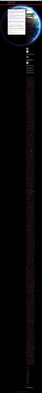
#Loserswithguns (27, 78)
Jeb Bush (30, 212)
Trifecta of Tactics (32, 340)
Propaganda (33, 278)
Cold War (29, 129)
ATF (29, 98)
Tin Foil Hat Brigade (32, 337)
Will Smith (30, 360)
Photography (30, 272)
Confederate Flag (29, 133)
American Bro (29, 89)
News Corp (32, 256)
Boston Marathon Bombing (31, 110)
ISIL (29, 208)
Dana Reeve (33, 140)
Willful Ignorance (32, 360)
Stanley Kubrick (32, 313)
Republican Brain (31, 286)
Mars (31, 237)
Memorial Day (31, 240)
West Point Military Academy (31, 358)
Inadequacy (27, 204)
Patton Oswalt (33, 268)
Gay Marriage (29, 177)
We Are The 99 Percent (28, 356)
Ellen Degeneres (29, 159)
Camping (30, 114)
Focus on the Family (29, 170)
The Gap (27, 327)
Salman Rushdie (27, 298)
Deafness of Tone (27, 143)
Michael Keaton (27, 242)
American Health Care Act (32, 89)
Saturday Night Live (29, 300)
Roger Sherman (29, 294)
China (31, 120)
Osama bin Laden (27, 265)
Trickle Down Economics (28, 340)
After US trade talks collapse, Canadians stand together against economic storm (30, 35)
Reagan (32, 283)
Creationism (27, 138)
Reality (33, 283)
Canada (32, 114)
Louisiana (28, 232)
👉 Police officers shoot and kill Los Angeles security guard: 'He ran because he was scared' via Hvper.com (30, 23)
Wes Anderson (27, 358)
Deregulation (27, 147)
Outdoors (30, 265)
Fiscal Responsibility (29, 169)
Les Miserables (31, 228)
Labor (26, 226)
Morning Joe (29, 250)
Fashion (26, 165)
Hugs (26, 201)
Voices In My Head (32, 351)
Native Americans (29, 253)
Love (31, 232)
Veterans (33, 350)
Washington (29, 355)
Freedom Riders (33, 174)
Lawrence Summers (29, 227)
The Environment (32, 326)
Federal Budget (29, 166)
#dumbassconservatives (28, 77)
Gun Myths (32, 191)
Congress (32, 133)
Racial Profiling (29, 281)
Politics (29, 274)
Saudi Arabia (33, 300)
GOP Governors (33, 184)
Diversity (30, 149)
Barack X (27, 102)
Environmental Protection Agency (31, 160)
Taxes (27, 320)
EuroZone (27, 162)
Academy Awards (27, 84)
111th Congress (31, 79)
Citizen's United (28, 126)
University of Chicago (31, 345)
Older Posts (24, 35)
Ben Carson (33, 103)
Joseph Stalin (28, 221)
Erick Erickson (28, 161)
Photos (32, 272)
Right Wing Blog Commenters (30, 290)
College (26, 130)
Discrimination (28, 149)
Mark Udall (28, 237)
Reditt (29, 284)
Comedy (26, 131)
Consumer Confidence (32, 135)
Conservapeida (28, 134)
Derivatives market (30, 147)
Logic (30, 231)
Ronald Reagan (32, 295)
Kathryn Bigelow (30, 223)
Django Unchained (32, 149)
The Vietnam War (32, 334)
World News (27, 363)
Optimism (33, 264)
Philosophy (27, 272)
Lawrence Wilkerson (32, 227)
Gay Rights (33, 177)
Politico (27, 274)
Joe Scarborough (33, 215)
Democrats (32, 145)
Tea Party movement (32, 320)
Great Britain (32, 187)
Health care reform (32, 195)
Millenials (30, 246)
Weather (28, 357)
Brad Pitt (31, 111)
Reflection (33, 284)
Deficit (31, 144)
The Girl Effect (29, 327)
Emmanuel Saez (32, 159)
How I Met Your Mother (31, 200)
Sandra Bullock (29, 299)
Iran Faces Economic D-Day (28, 41)
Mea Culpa (30, 239)
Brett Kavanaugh (32, 112)
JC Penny (28, 212)
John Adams (27, 216)
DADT (26, 140)
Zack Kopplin (29, 364)
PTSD (31, 279)
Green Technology (27, 188)
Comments (31, 131)
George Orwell (27, 179)
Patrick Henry (28, 268)
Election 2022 (28, 158)
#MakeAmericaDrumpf (32, 78)
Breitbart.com (30, 112)
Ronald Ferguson (29, 295)
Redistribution (28, 284)
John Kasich (33, 217)
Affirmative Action (32, 86)
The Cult (27, 325)
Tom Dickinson (32, 338)
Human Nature (33, 201)
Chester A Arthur (29, 119)
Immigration (31, 203)
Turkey (33, 342)
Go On (28, 182)
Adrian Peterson (29, 86)
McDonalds (28, 239)
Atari (28, 98)
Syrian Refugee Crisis (28, 319)
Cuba (28, 139)
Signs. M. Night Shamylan (31, 307)
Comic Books (29, 131)
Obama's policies (28, 261)
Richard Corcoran (30, 288)
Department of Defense (28, 146)
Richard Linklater (33, 288)
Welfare (33, 357)
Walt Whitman (27, 354)
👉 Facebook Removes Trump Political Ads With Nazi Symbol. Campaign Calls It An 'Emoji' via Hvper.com (30, 28)
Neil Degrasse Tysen (29, 254)
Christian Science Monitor (32, 122)
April (27, 370)
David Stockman (31, 142)
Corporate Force (33, 136)
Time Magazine (27, 337)
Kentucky (33, 224)
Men (33, 240)
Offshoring (32, 262)
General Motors (28, 178)
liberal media (30, 229)
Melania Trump (28, 240)
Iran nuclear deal (33, 207)
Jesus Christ (33, 213)
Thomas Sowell (30, 336)
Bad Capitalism (31, 100)
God (30, 182)
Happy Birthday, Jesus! (28, 64)
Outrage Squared (32, 265)
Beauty (26, 103)
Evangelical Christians (30, 162)
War (29, 354)
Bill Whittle (30, 107)
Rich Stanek (27, 288)
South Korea (33, 311)
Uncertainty (33, 343)
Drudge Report (32, 153)
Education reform (28, 156)
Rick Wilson (33, 289)
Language (31, 226)
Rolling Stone (33, 294)
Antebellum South (29, 93)
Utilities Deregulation (32, 349)
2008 (27, 381)
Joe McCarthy (28, 215)
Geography (30, 178)
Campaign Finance (27, 114)
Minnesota (29, 247)
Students (33, 317)
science (31, 301)
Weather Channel (31, 357)
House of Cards (30, 199)
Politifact (31, 274)
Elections (30, 158)
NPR (30, 259)
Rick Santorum (28, 289)
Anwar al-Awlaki (33, 95)
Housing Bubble (27, 200)
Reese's (31, 284)
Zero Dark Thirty (32, 364)
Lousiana (30, 232)
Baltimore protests (29, 101)
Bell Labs (28, 103)
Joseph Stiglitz (31, 221)
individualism (27, 205)
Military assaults (28, 246)
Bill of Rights (27, 107)
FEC (27, 166)
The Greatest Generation (32, 327)
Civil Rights (30, 126)
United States (29, 344)
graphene (28, 187)
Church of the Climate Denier (30, 125)
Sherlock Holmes (28, 306)
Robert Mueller (31, 293)
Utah (30, 349)
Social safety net (33, 309)
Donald (33, 150)
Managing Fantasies (12, 33)
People (29, 270)
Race (33, 280)
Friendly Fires (27, 175)
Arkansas (27, 97)
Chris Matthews (30, 121)
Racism (32, 281)
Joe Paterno (30, 215)
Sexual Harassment (30, 305)
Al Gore (28, 87)
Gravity (30, 187)
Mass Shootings (27, 238)
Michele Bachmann (31, 243)
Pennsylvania (27, 270)
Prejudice (27, 276)
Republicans (32, 287)
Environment (27, 160)
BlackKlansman (33, 108)
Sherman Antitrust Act (31, 306)
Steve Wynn (29, 316)
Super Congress (27, 318)
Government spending (30, 186)
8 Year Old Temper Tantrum (30, 82)
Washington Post (32, 355)
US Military (32, 348)
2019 (27, 373)
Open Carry (28, 264)
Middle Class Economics (28, 244)
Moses (31, 250)
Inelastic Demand (30, 205)
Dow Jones (31, 152)
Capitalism (27, 115)
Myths (28, 252)
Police (27, 273)
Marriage (30, 237)
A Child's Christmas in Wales (31, 83)
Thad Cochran (33, 322)
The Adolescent (30, 323)
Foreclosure (27, 171)
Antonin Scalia (30, 95)
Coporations (30, 136)
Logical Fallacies (32, 231)
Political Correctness (32, 273)
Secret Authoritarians (30, 303)
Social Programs (30, 309)
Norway (31, 258)
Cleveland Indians (27, 127)
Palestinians (27, 266)
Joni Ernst (30, 220)
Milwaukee (32, 246)
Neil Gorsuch (33, 254)
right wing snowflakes (30, 292)
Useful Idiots (28, 349)
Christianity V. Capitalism (28, 123)
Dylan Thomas (30, 154)
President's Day (33, 277)
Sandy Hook (33, 299)
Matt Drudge (33, 238)
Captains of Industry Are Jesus (31, 115)
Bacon (28, 100)
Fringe (31, 175)
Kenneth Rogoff (29, 224)
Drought (29, 153)
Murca (28, 251)
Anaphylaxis (33, 91)
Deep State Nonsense (28, 144)
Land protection (29, 226)
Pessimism (27, 271)
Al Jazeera (30, 87)
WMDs (29, 362)
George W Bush (30, 179)
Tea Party (29, 320)
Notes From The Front (27, 259)
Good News (30, 183)
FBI (32, 165)
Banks (31, 101)
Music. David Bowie (32, 251)
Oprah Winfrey (31, 264)
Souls (28, 311)
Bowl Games (27, 111)
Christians (31, 123)
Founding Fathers (30, 171)
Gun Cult (28, 190)
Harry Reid (27, 194)
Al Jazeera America (33, 87)
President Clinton (30, 276)
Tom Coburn (29, 338)
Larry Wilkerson (33, 226)
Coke (26, 129)
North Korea (29, 258)
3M (29, 82)
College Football (29, 130)
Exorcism (27, 163)
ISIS (31, 208)
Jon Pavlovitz (32, 219)
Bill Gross (32, 106)
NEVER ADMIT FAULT (27, 255)
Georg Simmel (33, 178)
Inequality (32, 205)
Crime (29, 138)
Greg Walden (33, 188)
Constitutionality (28, 135)
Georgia (30, 180)
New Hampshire (31, 255)
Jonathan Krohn (27, 220)
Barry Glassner (33, 102)
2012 (27, 378)
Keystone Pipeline (28, 225)
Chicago (31, 119)
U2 (26, 343)
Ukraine (30, 343)
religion (31, 285)
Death (29, 143)
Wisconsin (32, 361)
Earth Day (33, 154)
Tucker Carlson (32, 342)
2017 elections (32, 81)
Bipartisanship (32, 107)
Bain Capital (33, 100)
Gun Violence (28, 192)
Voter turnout (33, 352)
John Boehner (30, 216)
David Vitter (33, 142)
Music (29, 251)
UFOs (28, 343)
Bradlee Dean (33, 111)
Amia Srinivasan (29, 91)
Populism (27, 275)
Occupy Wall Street (28, 262)
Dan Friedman (9, 33)
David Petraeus (28, 142)
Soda (30, 310)
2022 (27, 371)
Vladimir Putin (28, 351)
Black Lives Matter (29, 108)
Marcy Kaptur (30, 236)
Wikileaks (28, 360)
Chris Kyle (27, 121)
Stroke (26, 317)
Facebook (30, 163)
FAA (28, 163)
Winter (30, 361)
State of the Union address (30, 314)
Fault (31, 165)
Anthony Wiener (33, 93)
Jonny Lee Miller (32, 220)
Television (31, 321)
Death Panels (31, 143)
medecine (33, 239)
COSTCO (33, 137)
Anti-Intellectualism (32, 94)
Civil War (33, 126)
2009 (27, 380)
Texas (30, 322)
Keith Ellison (33, 223)
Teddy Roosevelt (29, 321)
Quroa (32, 280)
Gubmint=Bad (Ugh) (31, 189)
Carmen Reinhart (29, 116)
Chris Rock (33, 121)
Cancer (33, 114)
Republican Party (28, 287)
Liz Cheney (28, 231)
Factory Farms (33, 163)
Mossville (33, 250)
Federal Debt (32, 166)
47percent (31, 82)
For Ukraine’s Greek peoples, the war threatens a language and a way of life (30, 32)
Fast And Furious (29, 165)
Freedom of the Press (30, 174)
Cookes (28, 136)
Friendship (29, 175)
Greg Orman (30, 188)
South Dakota (30, 311)
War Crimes (31, 354)
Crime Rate (31, 138)
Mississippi (27, 248)
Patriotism (30, 268)
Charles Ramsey (27, 118)
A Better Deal (27, 83)
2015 (27, 376)
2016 (27, 375)
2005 (27, 383)
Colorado (31, 130)
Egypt (30, 156)
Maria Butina (33, 236)
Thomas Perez (27, 336)
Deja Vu (33, 144)
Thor (32, 336)
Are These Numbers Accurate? (28, 67)
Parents (32, 266)
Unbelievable (27, 69)
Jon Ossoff (29, 219)
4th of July (32, 82)
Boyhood (29, 111)
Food (31, 170)
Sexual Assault (27, 305)
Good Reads (33, 183)
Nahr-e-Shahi (31, 252)
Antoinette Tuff (27, 95)
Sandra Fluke (31, 299)
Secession (33, 302)
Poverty (29, 275)
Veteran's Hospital (30, 350)
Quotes (30, 280)
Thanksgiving (27, 323)
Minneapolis (27, 247)
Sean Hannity (30, 302)
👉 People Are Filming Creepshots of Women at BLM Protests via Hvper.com (30, 25)
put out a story (13, 21)
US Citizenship (30, 346)
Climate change (31, 127)
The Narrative (32, 330)
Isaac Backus (27, 208)
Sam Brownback (30, 298)
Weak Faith (33, 356)
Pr (31, 275)
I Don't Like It (28, 202)
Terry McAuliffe (28, 322)
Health (26, 195)
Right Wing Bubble (31, 291)
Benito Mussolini (28, 104)
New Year (33, 255)
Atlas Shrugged (33, 98)
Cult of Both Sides (32, 139)
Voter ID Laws (30, 352)
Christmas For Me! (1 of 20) (28, 53)
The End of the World (28, 326)
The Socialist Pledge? (30, 332)
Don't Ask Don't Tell (30, 150)
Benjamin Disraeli (31, 104)
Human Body (31, 201)
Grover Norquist (28, 189)
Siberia (28, 307)
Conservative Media (31, 134)
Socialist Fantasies (27, 310)
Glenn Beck (27, 181)
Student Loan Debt (29, 317)
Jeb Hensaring (33, 212)
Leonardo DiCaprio (28, 228)
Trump (29, 341)
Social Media (27, 309)
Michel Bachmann (27, 243)
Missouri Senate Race (32, 248)
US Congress (33, 346)
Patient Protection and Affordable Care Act (30, 267)
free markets (31, 173)
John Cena (33, 216)
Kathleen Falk (28, 223)
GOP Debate (30, 184)
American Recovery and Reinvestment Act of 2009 (30, 90)
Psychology (29, 279)
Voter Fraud (27, 352)
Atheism (31, 98)
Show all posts (20, 7)
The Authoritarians (28, 369)
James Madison (31, 210)
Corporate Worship (27, 137)
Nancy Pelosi (33, 252)
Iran (30, 207)
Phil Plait (33, 271)
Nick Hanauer (27, 257)
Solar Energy (32, 310)
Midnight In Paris (31, 244)
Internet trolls (31, 206)
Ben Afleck (30, 103)
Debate (33, 143)
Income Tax (29, 204)
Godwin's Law (33, 182)
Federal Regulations (30, 167)
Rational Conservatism (27, 283)
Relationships (29, 285)
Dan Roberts (31, 140)
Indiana (31, 204)
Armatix (29, 97)
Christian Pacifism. (27, 122)
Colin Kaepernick (32, 129)
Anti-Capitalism (29, 94)
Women (31, 362)
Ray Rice (30, 283)
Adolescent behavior (31, 85)
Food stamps (33, 170)
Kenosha (31, 224)
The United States (29, 333)
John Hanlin (31, 217)
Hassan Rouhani (33, 194)
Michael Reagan (33, 242)
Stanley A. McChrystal (29, 313)
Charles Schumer (30, 118)
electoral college (33, 158)
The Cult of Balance (30, 325)
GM (27, 182)
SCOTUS (27, 302)
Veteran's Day (27, 350)
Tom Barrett (27, 338)
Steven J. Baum (31, 316)
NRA (31, 259)
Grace (26, 187)
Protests (26, 279)
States (33, 314)
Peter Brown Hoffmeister (30, 271)
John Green (29, 217)
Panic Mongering (30, 266)
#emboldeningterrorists (32, 77)
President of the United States (28, 277)
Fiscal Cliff (27, 169)
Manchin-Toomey (32, 235)
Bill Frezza (29, 106)
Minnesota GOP (32, 247)
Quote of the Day (28, 280)
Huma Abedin (28, 201)
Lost (26, 232)
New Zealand (29, 256)
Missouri (29, 248)
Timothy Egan (30, 337)
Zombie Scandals (27, 365)
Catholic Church (31, 116)
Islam (32, 208)
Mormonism (27, 250)
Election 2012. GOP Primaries (31, 157)
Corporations (31, 137)
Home (15, 35)
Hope (27, 199)
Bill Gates (31, 106)
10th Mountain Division (28, 79)
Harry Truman (30, 194)
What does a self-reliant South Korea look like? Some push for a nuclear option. (30, 33)
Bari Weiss (30, 102)
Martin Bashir (33, 237)
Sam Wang (33, 298)
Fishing (32, 169)
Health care (29, 195)
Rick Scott (31, 289)
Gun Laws (29, 191)
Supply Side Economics (32, 318)
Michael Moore (30, 242)
